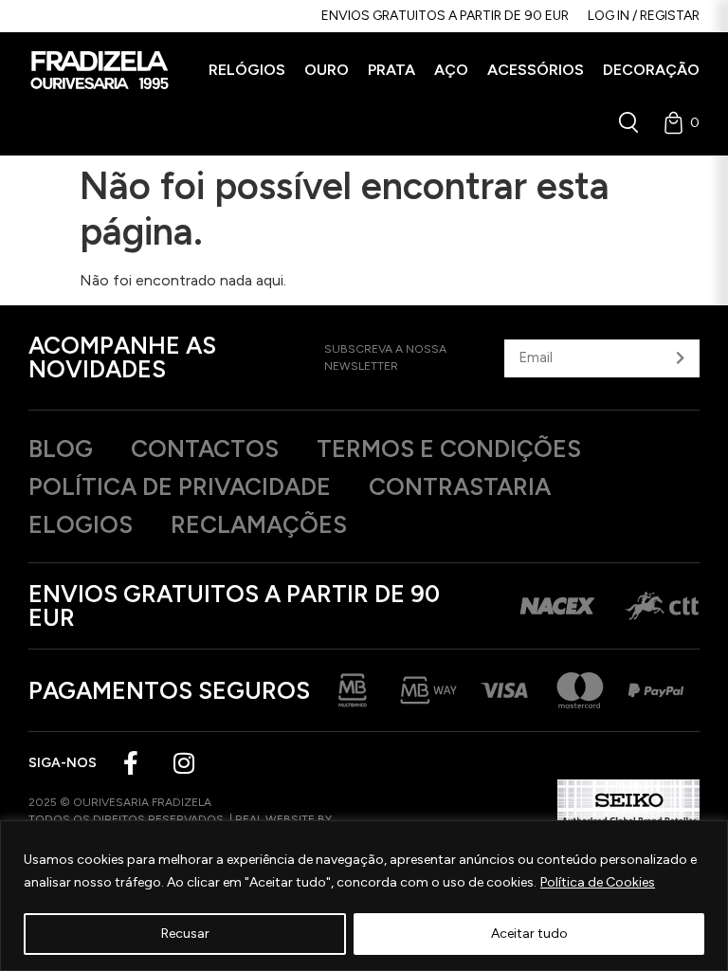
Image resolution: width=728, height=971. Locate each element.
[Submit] (680, 358)
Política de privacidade (179, 486)
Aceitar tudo (529, 933)
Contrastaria (460, 486)
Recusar (185, 933)
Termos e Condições (449, 448)
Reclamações (259, 524)
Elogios (80, 524)
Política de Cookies (597, 882)
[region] (364, 895)
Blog (60, 448)
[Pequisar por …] (628, 122)
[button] (247, 70)
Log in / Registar (644, 16)
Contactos (205, 448)
